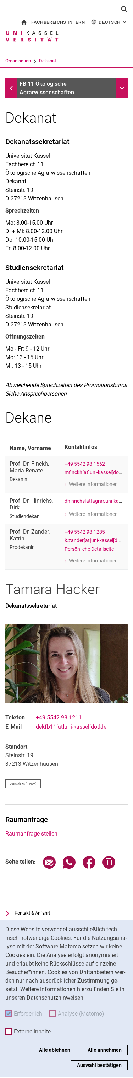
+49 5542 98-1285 (85, 532)
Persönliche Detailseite (89, 549)
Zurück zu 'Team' (23, 784)
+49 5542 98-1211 (59, 717)
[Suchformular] (124, 8)
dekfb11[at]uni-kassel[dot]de (71, 726)
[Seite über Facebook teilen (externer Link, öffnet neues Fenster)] (89, 866)
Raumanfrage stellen (31, 833)
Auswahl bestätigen (99, 1065)
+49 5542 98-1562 (85, 464)
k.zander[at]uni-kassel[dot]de (97, 541)
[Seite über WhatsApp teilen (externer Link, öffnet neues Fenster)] (69, 866)
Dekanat (47, 60)
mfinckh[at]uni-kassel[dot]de (96, 473)
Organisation (18, 60)
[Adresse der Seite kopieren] (108, 866)
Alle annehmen (105, 1050)
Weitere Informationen (91, 484)
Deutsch (113, 22)
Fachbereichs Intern (58, 22)
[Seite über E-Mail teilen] (49, 866)
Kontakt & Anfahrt (32, 913)
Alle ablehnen (54, 1050)
